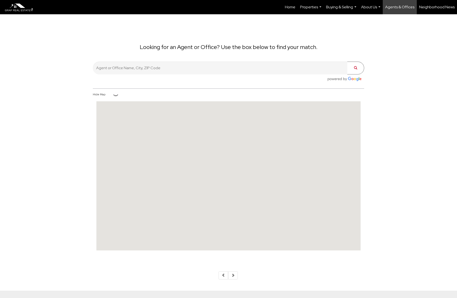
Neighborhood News (437, 7)
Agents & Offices (399, 7)
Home (290, 7)
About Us (371, 9)
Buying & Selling (342, 9)
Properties (311, 9)
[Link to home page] (21, 7)
